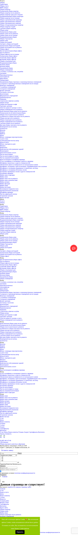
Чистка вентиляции (6, 154)
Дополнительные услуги (8, 152)
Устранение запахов (6, 196)
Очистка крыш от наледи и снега (10, 108)
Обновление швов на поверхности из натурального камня (19, 165)
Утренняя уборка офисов (8, 58)
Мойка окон (4, 177)
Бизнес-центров (5, 90)
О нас (2, 418)
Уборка (2, 2)
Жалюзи (2, 130)
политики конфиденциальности (24, 473)
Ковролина (3, 147)
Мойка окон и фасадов (7, 175)
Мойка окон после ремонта (9, 178)
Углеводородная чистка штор (9, 140)
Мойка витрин (5, 182)
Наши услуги (4, 492)
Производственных (6, 75)
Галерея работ (4, 501)
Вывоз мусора (4, 197)
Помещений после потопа (8, 127)
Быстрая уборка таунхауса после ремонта (13, 125)
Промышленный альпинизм (9, 190)
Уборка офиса (4, 49)
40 (2, 457)
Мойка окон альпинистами (9, 180)
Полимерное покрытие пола (9, 189)
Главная (2, 489)
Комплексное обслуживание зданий (11, 149)
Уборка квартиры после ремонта (10, 514)
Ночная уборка (5, 66)
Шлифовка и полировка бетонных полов (13, 170)
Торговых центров (6, 106)
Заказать (2, 466)
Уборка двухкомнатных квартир (10, 21)
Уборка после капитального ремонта (12, 114)
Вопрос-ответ (4, 502)
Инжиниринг (4, 151)
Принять (20, 532)
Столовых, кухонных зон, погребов (11, 71)
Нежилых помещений (7, 85)
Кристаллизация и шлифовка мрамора (12, 159)
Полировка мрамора (6, 173)
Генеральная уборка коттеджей (10, 45)
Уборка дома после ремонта (9, 33)
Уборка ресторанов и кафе (8, 104)
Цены (2, 420)
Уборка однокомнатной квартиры (11, 20)
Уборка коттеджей (6, 42)
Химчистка (3, 128)
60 (2, 460)
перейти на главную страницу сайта (19, 487)
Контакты (3, 430)
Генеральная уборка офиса (8, 56)
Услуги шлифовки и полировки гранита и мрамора (16, 161)
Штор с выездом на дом (7, 144)
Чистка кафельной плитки (8, 194)
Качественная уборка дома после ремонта (13, 111)
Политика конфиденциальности (49, 532)
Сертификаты (4, 428)
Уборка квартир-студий (7, 27)
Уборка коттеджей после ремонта (11, 47)
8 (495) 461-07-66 (5, 440)
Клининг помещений (7, 516)
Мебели (2, 133)
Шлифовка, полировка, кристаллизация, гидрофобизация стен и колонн (23, 166)
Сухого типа (4, 139)
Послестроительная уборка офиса (11, 51)
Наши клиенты (5, 422)
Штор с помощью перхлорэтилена (11, 137)
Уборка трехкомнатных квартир (10, 23)
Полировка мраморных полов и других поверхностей (17, 171)
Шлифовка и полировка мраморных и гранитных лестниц (19, 168)
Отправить (3, 475)
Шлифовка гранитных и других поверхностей (15, 163)
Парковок (3, 99)
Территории (4, 4)
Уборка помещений (6, 70)
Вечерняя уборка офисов (8, 59)
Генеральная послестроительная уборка (13, 113)
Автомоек (3, 73)
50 (2, 459)
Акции (2, 427)
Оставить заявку (7, 450)
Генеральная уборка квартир (9, 11)
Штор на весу (4, 142)
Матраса (2, 146)
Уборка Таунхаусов (6, 39)
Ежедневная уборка (6, 68)
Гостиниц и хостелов (7, 92)
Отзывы (2, 423)
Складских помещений (7, 89)
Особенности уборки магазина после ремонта (15, 116)
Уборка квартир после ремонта (10, 13)
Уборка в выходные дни (8, 61)
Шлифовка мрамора (6, 192)
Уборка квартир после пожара (10, 18)
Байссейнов (4, 78)
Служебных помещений (8, 87)
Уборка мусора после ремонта (9, 118)
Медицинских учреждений (9, 96)
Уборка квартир (5, 9)
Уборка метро (4, 102)
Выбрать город (73, 439)
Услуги (2, 201)
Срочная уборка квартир (8, 28)
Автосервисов (4, 77)
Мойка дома (4, 185)
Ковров (2, 132)
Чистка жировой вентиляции (9, 158)
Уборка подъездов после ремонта (10, 120)
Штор (2, 135)
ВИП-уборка (4, 8)
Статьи (2, 425)
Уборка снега (4, 6)
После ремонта (5, 52)
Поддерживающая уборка (8, 37)
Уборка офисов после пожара (9, 54)
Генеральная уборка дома (8, 32)
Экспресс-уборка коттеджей (9, 44)
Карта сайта (4, 508)
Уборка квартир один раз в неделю (11, 14)
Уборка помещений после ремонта (11, 109)
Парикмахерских (5, 97)
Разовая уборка (5, 64)
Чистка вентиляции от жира (9, 156)
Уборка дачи (4, 40)
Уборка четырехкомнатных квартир (11, 25)
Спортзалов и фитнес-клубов (9, 101)
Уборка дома (4, 30)
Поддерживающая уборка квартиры (11, 16)
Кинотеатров (4, 94)
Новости (3, 499)
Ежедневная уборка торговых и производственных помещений (20, 82)
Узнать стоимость (5, 434)
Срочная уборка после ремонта (10, 123)
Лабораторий (4, 80)
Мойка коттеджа (5, 187)
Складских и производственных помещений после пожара (19, 83)
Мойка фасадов (5, 183)
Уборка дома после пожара (8, 35)
